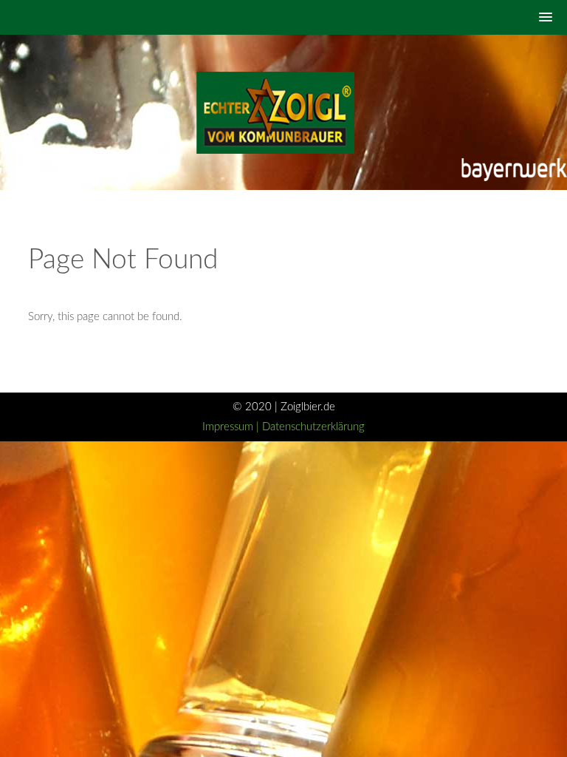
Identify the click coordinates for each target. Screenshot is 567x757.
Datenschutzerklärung (313, 426)
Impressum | (232, 426)
